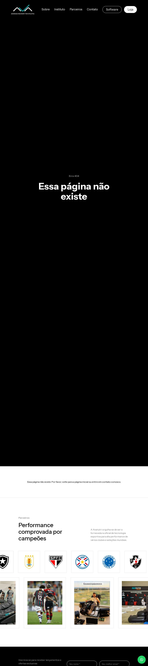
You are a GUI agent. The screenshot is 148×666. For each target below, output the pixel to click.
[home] (22, 9)
